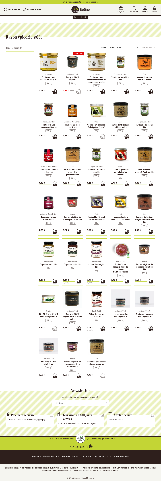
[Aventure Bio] (80, 438)
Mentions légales (70, 456)
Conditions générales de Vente (44, 456)
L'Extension (90, 478)
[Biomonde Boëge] (80, 9)
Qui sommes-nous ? (122, 456)
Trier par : (104, 47)
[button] (134, 9)
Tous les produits (14, 48)
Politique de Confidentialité (94, 456)
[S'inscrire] (104, 403)
